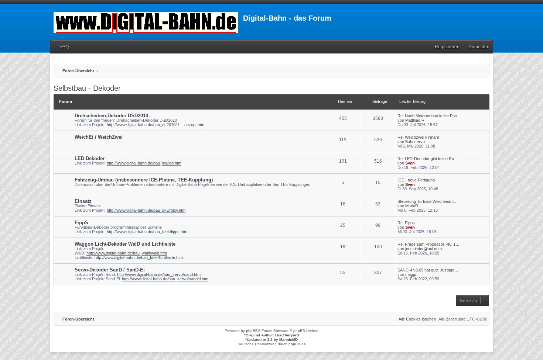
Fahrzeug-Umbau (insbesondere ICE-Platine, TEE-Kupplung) (144, 180)
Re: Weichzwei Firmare (418, 137)
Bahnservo (415, 141)
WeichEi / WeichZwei (99, 137)
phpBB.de (297, 344)
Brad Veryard (287, 335)
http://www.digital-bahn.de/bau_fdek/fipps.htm (147, 231)
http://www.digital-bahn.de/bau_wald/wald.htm (126, 253)
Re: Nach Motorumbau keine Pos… (429, 116)
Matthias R (414, 120)
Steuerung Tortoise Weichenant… (427, 201)
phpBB (252, 331)
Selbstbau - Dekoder (87, 88)
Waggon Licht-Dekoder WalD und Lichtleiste (125, 244)
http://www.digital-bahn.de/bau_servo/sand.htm (159, 274)
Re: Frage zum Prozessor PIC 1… (428, 244)
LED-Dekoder (90, 158)
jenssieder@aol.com (423, 248)
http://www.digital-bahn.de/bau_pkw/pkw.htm (146, 210)
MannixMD (288, 340)
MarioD (411, 206)
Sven (410, 163)
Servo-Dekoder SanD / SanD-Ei (110, 270)
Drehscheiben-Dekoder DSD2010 (111, 115)
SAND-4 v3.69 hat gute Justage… (427, 270)
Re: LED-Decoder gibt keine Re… (427, 158)
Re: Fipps (406, 223)
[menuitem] (61, 47)
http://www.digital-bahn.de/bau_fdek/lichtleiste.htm (139, 257)
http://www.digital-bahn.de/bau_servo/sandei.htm (165, 279)
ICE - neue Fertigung (416, 180)
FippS (81, 222)
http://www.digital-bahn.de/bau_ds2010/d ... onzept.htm (155, 124)
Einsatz (83, 201)
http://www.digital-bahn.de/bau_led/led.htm (144, 163)
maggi (410, 274)
